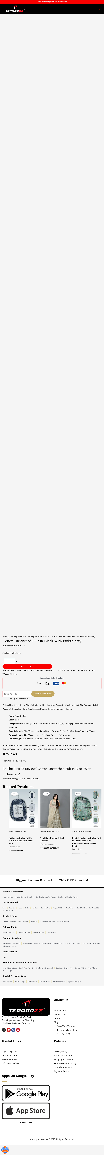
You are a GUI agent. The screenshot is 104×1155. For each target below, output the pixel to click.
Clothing (13, 637)
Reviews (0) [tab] (24, 698)
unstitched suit (88, 670)
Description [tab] (14, 698)
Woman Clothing (26, 637)
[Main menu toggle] (99, 9)
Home (5, 637)
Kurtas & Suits (42, 637)
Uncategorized (73, 670)
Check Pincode (43, 694)
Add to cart (27, 666)
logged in (18, 779)
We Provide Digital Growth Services (52, 2)
